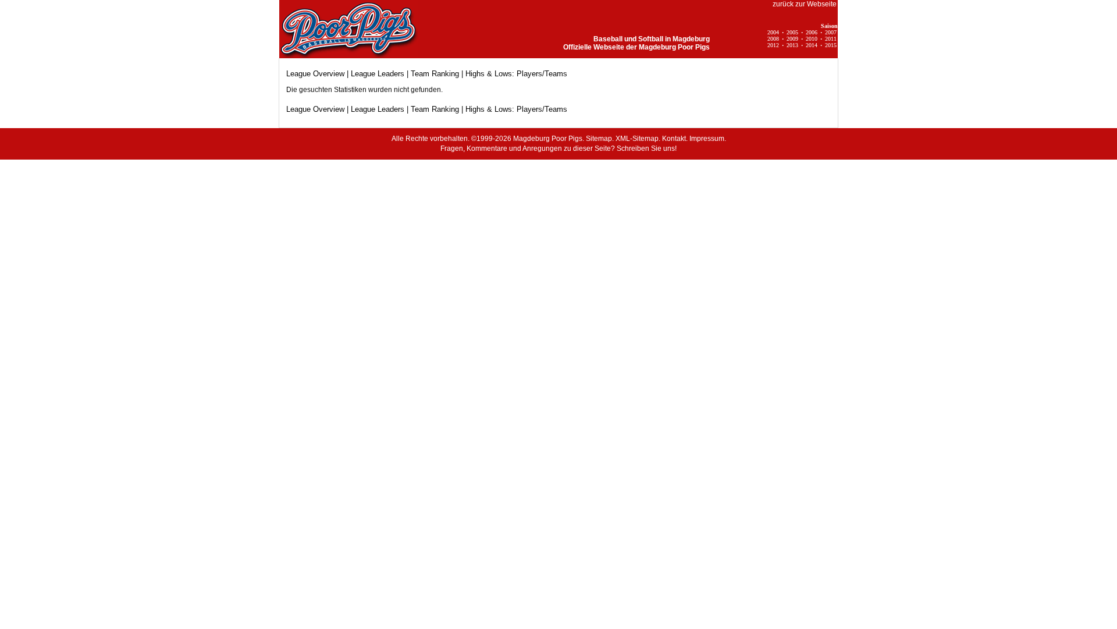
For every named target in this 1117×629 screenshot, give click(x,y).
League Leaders (377, 73)
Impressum (706, 139)
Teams (556, 73)
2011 (831, 39)
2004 (773, 32)
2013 (792, 45)
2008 (773, 39)
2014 (811, 45)
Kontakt (674, 139)
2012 (773, 45)
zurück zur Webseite (805, 4)
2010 (811, 39)
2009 (792, 39)
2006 (811, 32)
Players (529, 73)
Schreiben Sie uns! (647, 148)
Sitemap (599, 139)
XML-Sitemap (637, 139)
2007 (831, 32)
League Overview (315, 73)
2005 (792, 32)
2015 (831, 45)
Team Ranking (435, 73)
